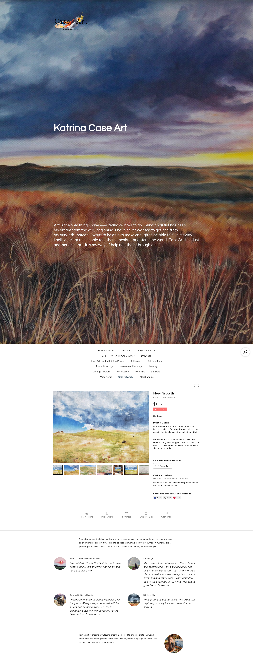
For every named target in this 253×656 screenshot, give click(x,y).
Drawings (146, 355)
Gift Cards (166, 516)
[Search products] (245, 351)
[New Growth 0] (58, 470)
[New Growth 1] (71, 470)
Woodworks (105, 376)
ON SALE (140, 371)
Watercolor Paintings (131, 366)
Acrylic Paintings (146, 350)
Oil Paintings (155, 361)
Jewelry (153, 366)
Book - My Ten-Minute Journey (118, 355)
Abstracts (126, 350)
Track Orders (107, 516)
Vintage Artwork (101, 371)
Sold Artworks (125, 376)
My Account (87, 516)
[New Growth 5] (131, 470)
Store (155, 397)
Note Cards (123, 371)
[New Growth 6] (144, 470)
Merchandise (147, 376)
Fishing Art (136, 361)
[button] (162, 466)
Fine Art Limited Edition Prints (107, 361)
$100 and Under (106, 350)
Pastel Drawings (104, 366)
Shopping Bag (146, 516)
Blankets (155, 371)
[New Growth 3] (104, 470)
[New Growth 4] (118, 470)
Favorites (126, 516)
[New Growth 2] (88, 470)
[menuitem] (194, 386)
